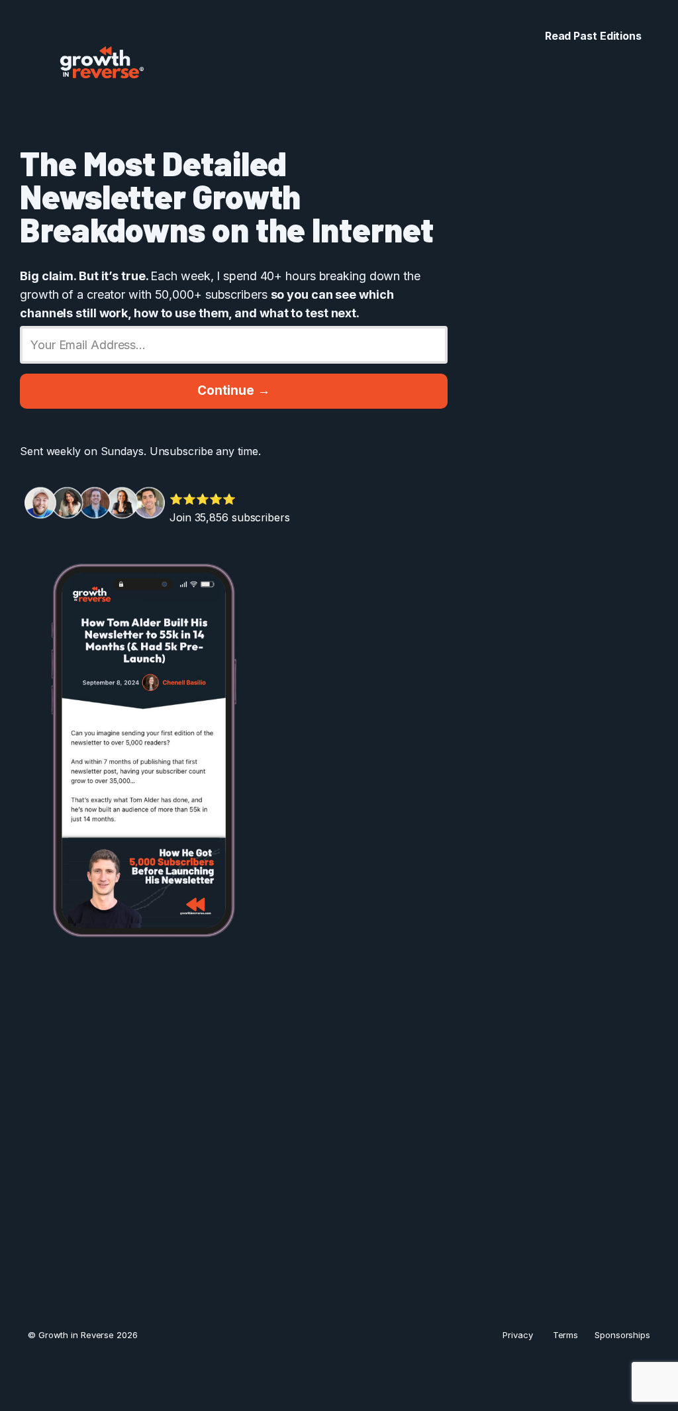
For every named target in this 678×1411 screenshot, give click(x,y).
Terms (566, 1335)
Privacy (517, 1335)
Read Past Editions (593, 35)
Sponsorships (622, 1335)
